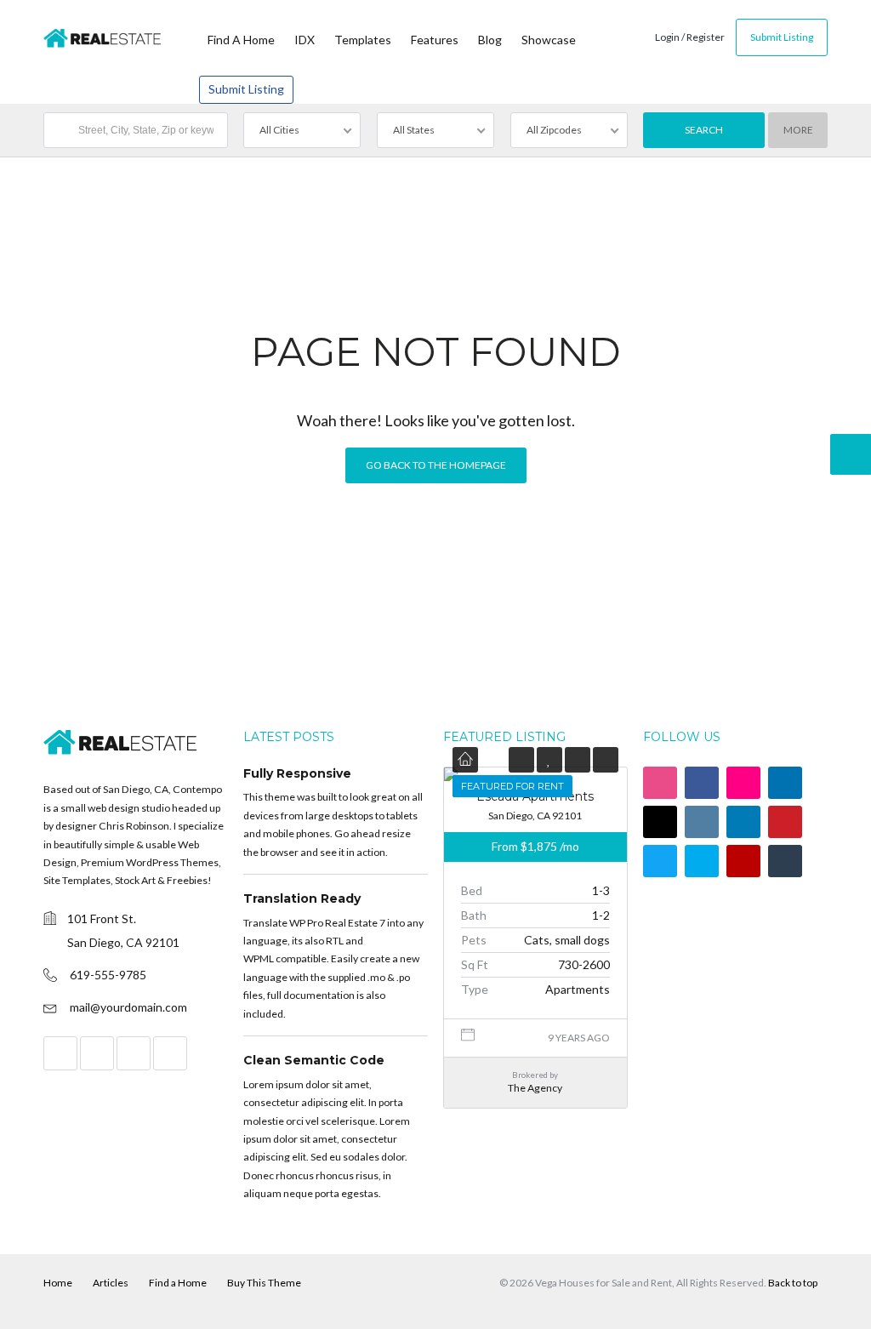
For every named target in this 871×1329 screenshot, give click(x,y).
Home (57, 1282)
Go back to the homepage (436, 465)
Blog (490, 39)
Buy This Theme (264, 1282)
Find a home (241, 39)
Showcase (548, 39)
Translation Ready (302, 898)
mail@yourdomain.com (128, 1007)
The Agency (535, 1087)
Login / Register (690, 37)
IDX (304, 39)
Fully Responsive (297, 773)
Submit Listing (246, 89)
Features (434, 39)
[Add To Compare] (577, 759)
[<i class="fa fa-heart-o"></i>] (549, 759)
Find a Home (178, 1282)
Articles (110, 1282)
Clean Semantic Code (313, 1060)
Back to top (792, 1282)
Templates (362, 39)
